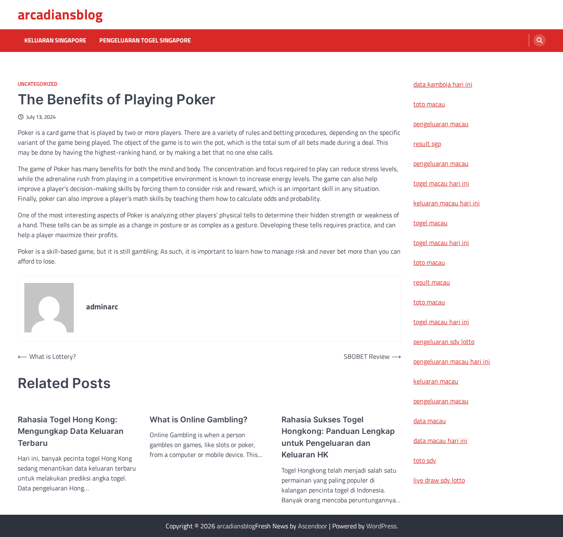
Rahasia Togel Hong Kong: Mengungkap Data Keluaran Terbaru (71, 431)
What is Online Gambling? (198, 419)
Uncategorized (37, 84)
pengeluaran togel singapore (145, 40)
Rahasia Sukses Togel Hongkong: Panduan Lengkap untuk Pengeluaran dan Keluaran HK (338, 437)
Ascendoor (312, 526)
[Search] (539, 40)
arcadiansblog (60, 14)
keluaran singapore (55, 40)
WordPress (381, 526)
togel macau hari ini (441, 242)
